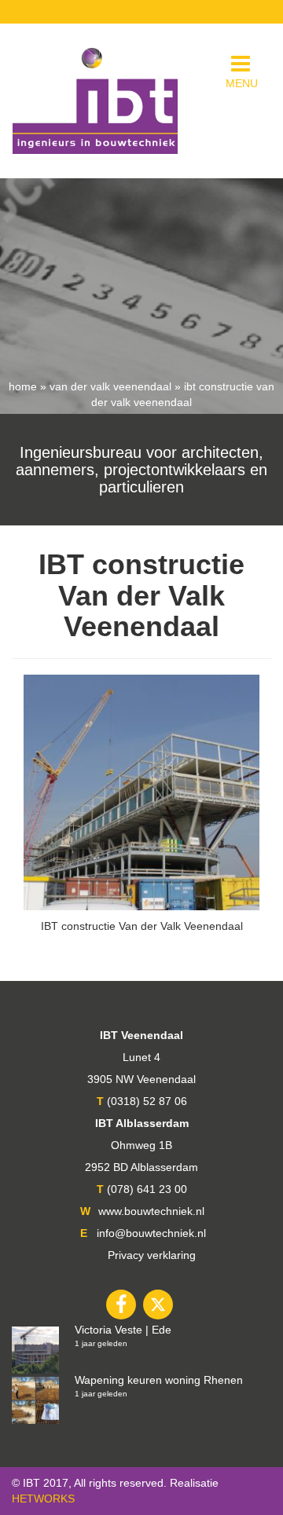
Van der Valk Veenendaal (110, 386)
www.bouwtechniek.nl (151, 1211)
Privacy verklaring (152, 1255)
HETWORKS (43, 1498)
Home (23, 386)
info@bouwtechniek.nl (151, 1233)
